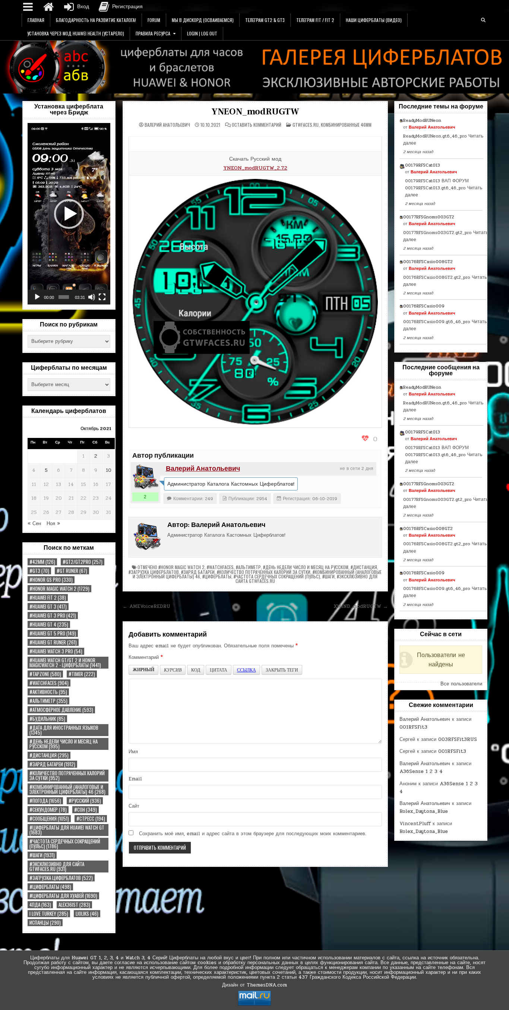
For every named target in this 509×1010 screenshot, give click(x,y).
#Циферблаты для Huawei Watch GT (66, 830)
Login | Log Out (202, 33)
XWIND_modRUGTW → (360, 606)
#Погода (45, 800)
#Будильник (47, 718)
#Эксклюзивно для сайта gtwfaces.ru (56, 866)
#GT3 (39, 570)
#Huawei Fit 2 (47, 597)
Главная (36, 20)
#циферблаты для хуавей (63, 895)
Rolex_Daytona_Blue (423, 811)
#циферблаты (50, 886)
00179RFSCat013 (422, 165)
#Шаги (42, 855)
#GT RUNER (72, 570)
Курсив (172, 670)
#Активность (48, 691)
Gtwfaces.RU (306, 124)
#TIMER (82, 674)
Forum (154, 20)
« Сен (34, 523)
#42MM (42, 561)
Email (135, 779)
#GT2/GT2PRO (82, 561)
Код (195, 670)
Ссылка (246, 670)
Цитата (218, 670)
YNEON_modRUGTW (255, 111)
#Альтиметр (48, 700)
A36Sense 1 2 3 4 (421, 771)
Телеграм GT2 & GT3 (265, 20)
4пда (40, 904)
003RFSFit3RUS (457, 739)
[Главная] (48, 6)
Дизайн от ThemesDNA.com (254, 985)
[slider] (64, 297)
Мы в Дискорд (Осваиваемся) (203, 20)
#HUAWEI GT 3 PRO (52, 615)
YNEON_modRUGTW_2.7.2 (255, 168)
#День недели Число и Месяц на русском (63, 744)
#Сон (85, 809)
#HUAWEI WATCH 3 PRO (55, 651)
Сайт (134, 806)
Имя (133, 751)
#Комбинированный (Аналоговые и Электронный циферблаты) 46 (67, 789)
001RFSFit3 (413, 727)
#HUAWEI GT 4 (48, 624)
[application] (69, 213)
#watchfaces (49, 683)
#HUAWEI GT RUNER (53, 642)
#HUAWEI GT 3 (48, 606)
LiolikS (87, 913)
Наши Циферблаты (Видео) (374, 20)
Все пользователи (461, 684)
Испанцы (45, 922)
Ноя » (53, 523)
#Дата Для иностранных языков (63, 730)
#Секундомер (48, 809)
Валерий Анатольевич (167, 125)
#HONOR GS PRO (51, 579)
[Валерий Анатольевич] (145, 477)
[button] (69, 214)
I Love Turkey (48, 913)
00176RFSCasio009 (424, 306)
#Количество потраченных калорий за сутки (67, 776)
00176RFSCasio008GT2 (428, 261)
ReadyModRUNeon (422, 120)
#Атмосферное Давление (61, 709)
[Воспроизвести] (37, 297)
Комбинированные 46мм (346, 124)
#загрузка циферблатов (61, 877)
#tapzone (45, 674)
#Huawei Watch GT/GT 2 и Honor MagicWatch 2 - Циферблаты (65, 663)
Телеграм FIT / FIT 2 (315, 20)
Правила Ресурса (153, 33)
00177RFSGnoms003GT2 (428, 217)
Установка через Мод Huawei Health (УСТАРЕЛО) (75, 33)
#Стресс (90, 818)
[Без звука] (91, 297)
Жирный (143, 669)
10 (108, 470)
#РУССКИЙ (85, 800)
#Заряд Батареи (52, 764)
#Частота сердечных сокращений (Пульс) (64, 844)
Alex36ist (74, 904)
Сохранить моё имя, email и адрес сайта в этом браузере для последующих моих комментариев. (252, 833)
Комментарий (146, 657)
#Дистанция (49, 755)
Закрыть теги (282, 670)
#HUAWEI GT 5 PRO (52, 633)
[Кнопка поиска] (483, 20)
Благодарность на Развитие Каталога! (96, 20)
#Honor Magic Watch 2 (59, 588)
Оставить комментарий (256, 125)
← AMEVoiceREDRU (146, 606)
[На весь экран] (102, 297)
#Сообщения (49, 818)
